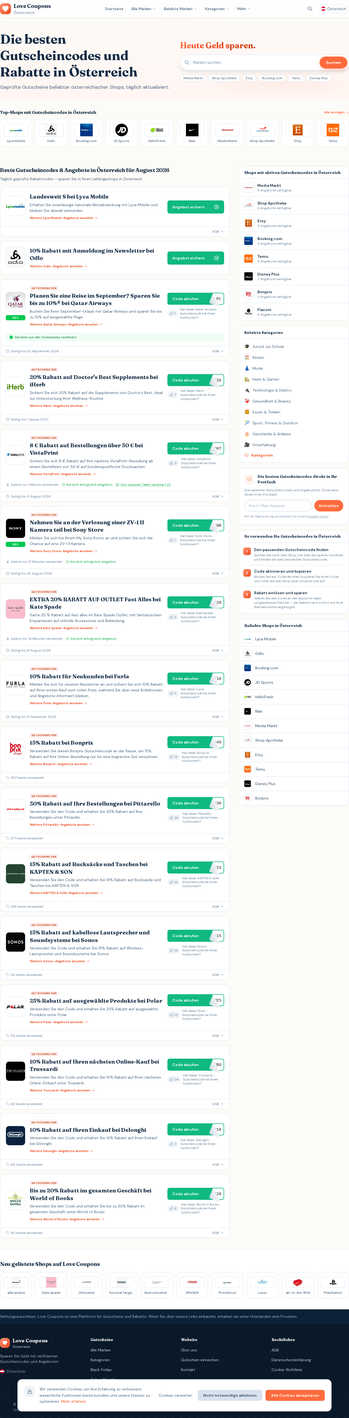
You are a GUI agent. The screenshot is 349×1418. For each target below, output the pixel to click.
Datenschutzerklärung (291, 1359)
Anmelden (329, 505)
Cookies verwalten (175, 1395)
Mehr (241, 8)
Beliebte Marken (178, 8)
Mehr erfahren (73, 1401)
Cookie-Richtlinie (287, 1369)
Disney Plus (318, 78)
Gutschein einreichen (200, 1359)
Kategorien (215, 8)
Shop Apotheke (224, 78)
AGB (275, 1350)
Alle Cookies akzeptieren (295, 1395)
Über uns (189, 1350)
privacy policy (318, 516)
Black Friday (101, 1369)
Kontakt (188, 1369)
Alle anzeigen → (336, 112)
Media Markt (193, 78)
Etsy (249, 78)
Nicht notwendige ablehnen (230, 1395)
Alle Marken (141, 8)
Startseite (114, 8)
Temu (296, 78)
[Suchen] (310, 9)
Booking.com (272, 78)
